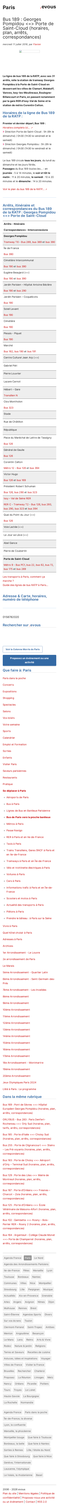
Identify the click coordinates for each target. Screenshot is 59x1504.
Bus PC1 (20, 564)
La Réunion (24, 1377)
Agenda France (12, 1257)
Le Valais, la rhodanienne (18, 1475)
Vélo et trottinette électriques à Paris (28, 867)
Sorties (7, 751)
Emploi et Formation (15, 744)
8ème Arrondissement (16, 996)
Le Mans (9, 1339)
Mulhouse (9, 1308)
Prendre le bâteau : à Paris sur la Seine (28, 918)
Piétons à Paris (15, 911)
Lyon (49, 1270)
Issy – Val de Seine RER (17, 498)
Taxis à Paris (13, 843)
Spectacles (9, 704)
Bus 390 (8, 254)
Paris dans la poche (14, 678)
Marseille (38, 1270)
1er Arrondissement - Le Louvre (21, 952)
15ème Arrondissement (16, 1042)
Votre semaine (11, 724)
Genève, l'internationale (17, 1462)
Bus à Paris (12, 804)
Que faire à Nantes (38, 1443)
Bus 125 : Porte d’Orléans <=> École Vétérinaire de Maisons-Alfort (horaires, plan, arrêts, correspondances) (29, 1209)
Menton (8, 1333)
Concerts (8, 684)
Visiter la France (35, 1364)
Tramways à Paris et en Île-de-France (28, 861)
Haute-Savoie (12, 1396)
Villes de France (13, 1364)
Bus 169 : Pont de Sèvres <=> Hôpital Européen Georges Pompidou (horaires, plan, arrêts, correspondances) (29, 1108)
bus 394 (34, 468)
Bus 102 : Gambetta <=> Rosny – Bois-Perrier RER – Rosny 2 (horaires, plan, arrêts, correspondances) (29, 1224)
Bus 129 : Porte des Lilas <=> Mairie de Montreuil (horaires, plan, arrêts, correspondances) (26, 1179)
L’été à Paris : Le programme (19, 1089)
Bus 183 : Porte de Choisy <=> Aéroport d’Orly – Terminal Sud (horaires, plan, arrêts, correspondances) (29, 1164)
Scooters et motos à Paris (21, 898)
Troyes (18, 1389)
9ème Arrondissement (16, 1003)
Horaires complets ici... (16, 127)
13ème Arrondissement (16, 1029)
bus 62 (40, 564)
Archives (8, 945)
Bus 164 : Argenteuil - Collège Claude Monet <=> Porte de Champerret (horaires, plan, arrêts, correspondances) (29, 1239)
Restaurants (10, 777)
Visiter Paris (10, 764)
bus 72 (49, 564)
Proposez (9, 1377)
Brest (33, 1308)
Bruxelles (9, 1371)
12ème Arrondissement (16, 1022)
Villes (23, 1283)
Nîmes (41, 1301)
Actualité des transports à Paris (25, 904)
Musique (48, 1289)
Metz (50, 1377)
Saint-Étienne (11, 1314)
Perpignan (34, 1289)
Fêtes (26, 1270)
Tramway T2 (21, 504)
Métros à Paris (14, 823)
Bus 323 (8, 407)
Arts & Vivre (43, 1339)
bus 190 (18, 351)
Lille (22, 1289)
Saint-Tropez (35, 1327)
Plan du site (9, 1493)
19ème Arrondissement (16, 1069)
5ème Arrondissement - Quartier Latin (25, 972)
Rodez (7, 1345)
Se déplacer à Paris (14, 790)
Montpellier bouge (14, 1437)
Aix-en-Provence (28, 1295)
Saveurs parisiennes (14, 770)
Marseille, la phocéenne (17, 1431)
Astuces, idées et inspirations (20, 1358)
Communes (10, 1283)
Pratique (7, 784)
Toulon (28, 1320)
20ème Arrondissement (16, 1075)
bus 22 (30, 564)
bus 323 (32, 492)
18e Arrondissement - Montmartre (23, 1062)
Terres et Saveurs (14, 1352)
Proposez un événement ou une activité (29, 660)
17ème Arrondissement (16, 1056)
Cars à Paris (13, 881)
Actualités (9, 1295)
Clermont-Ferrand (14, 1327)
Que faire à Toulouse (39, 1437)
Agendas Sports (32, 1314)
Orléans (19, 1383)
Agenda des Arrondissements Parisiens (26, 1264)
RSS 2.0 (42, 1501)
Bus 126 (8, 443)
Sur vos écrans (12, 1320)
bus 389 (37, 242)
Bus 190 (8, 266)
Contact (30, 1501)
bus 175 (8, 569)
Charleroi (39, 1371)
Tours (7, 1389)
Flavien (37, 44)
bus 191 (31, 351)
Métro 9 (8, 564)
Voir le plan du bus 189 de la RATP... (24, 189)
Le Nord (38, 1257)
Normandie (27, 1402)
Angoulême (22, 1333)
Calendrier (9, 737)
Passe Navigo (14, 830)
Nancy (7, 1383)
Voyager (45, 1358)
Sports (7, 731)
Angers (17, 1301)
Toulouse (9, 1276)
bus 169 (21, 480)
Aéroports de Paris (17, 797)
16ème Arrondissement (16, 1049)
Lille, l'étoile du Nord (38, 1450)
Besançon (38, 1333)
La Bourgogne (31, 1396)
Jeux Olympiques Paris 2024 (19, 1082)
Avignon (29, 1301)
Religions (40, 1345)
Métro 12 (9, 468)
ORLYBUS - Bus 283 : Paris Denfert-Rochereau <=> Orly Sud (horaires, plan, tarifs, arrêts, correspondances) (26, 1123)
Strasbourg (10, 1289)
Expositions (9, 691)
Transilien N (11, 395)
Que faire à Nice (42, 1456)
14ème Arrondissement (16, 1036)
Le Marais (8, 965)
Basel (39, 1475)
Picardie (31, 1383)
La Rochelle (10, 1402)
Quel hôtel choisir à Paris (17, 932)
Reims (29, 1339)
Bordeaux (23, 1276)
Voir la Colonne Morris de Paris (23, 649)
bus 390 (50, 242)
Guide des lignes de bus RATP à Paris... (25, 585)
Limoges (39, 1377)
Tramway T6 (11, 242)
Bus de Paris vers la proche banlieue (28, 817)
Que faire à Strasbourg (17, 1456)
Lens (20, 1339)
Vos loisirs (9, 717)
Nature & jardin (23, 1345)
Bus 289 (26, 242)
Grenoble (47, 1295)
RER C (7, 504)
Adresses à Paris (12, 939)
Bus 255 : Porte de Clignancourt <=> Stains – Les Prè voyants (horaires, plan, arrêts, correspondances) (29, 1149)
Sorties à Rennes (13, 1450)
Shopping (8, 698)
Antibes (50, 1327)
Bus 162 (8, 351)
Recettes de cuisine (39, 1352)
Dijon (51, 1301)
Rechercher (24, 1371)
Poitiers (44, 1383)
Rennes (23, 1308)
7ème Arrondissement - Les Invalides (24, 989)
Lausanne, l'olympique (16, 1468)
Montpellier (45, 1283)
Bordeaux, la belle (14, 1443)
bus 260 (46, 504)
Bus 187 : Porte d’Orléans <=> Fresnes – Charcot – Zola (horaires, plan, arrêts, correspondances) (26, 1194)
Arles (7, 1301)
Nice (32, 1283)
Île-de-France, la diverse (18, 1418)
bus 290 (21, 290)
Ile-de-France (12, 1270)
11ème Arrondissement (16, 1016)
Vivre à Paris (10, 926)
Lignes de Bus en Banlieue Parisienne (28, 810)
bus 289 (21, 569)
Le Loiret (30, 1389)
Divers (48, 1314)
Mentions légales (29, 1493)
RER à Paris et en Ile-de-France (24, 837)
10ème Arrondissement (16, 1009)
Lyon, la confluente (15, 1424)
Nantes (36, 1276)
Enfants (7, 757)
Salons (7, 711)
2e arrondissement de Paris (19, 959)
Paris (9, 7)
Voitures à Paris (15, 874)
